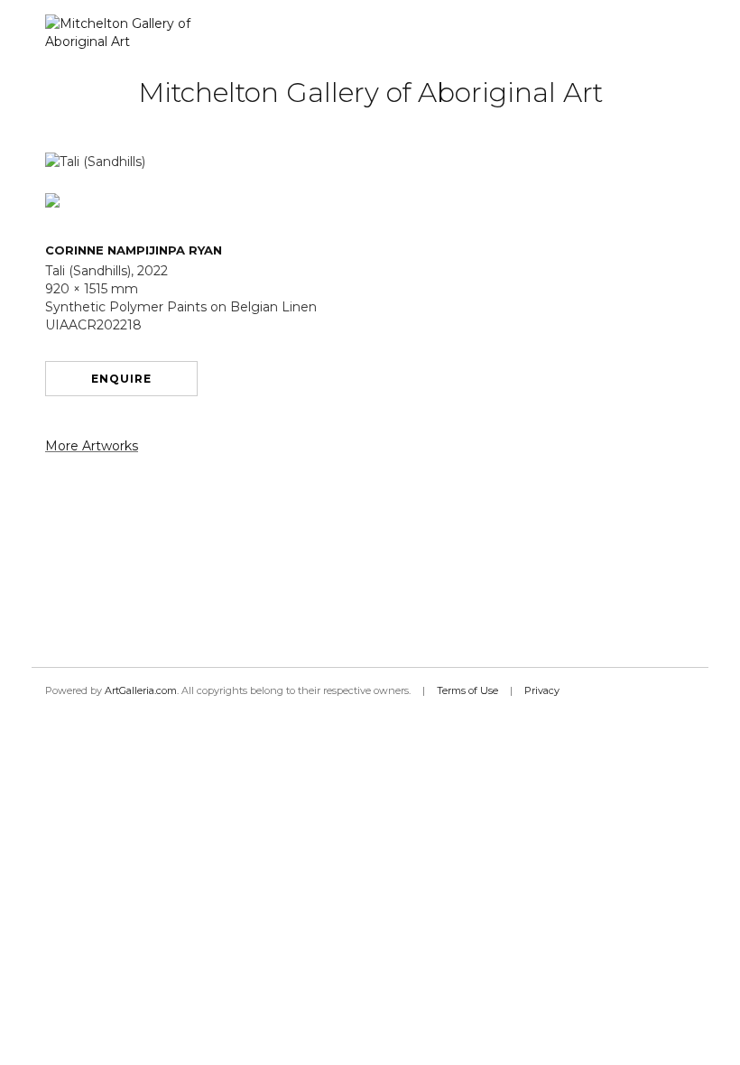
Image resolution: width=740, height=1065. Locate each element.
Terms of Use (467, 690)
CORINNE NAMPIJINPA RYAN (133, 250)
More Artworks (91, 446)
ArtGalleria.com (141, 690)
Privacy (542, 690)
